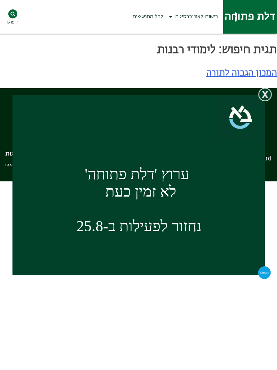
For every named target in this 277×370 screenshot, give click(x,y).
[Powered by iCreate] (264, 277)
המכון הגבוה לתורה (241, 73)
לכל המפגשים (147, 16)
